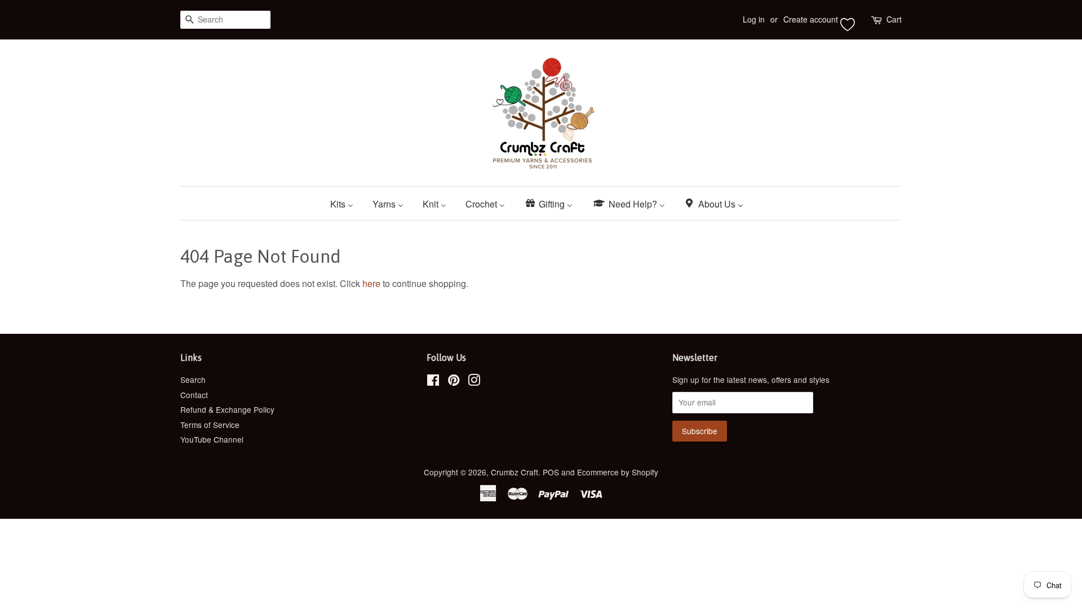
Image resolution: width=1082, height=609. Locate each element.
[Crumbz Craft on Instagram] (474, 381)
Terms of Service (210, 424)
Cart (894, 19)
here (371, 283)
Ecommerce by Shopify (617, 472)
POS (551, 472)
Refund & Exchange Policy (227, 409)
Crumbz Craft (514, 472)
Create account (810, 19)
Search (193, 379)
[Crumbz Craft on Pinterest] (453, 381)
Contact (194, 394)
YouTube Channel (211, 439)
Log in (754, 19)
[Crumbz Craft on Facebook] (433, 381)
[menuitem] (346, 203)
